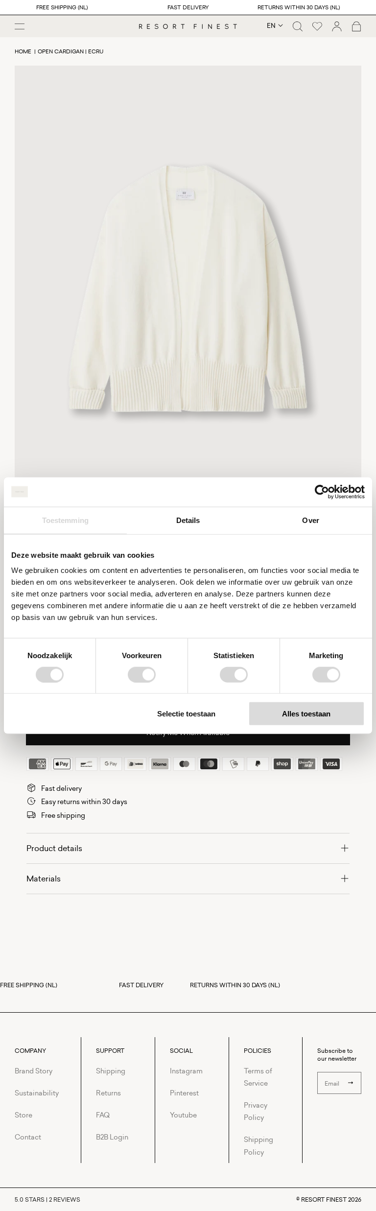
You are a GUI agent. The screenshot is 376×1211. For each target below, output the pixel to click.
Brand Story (33, 1070)
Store (23, 1114)
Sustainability (37, 1092)
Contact (28, 1136)
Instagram (186, 1070)
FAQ (103, 1114)
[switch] (142, 674)
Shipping (110, 1070)
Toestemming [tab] (65, 520)
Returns (108, 1092)
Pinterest (184, 1092)
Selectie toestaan (186, 714)
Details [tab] (188, 520)
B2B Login (112, 1136)
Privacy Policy (255, 1111)
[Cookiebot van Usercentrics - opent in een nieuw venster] (322, 491)
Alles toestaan (306, 714)
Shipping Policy (258, 1145)
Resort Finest (324, 1199)
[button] (298, 26)
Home (23, 51)
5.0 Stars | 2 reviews (47, 1199)
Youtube (183, 1114)
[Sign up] (350, 1082)
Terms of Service (258, 1077)
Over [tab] (310, 520)
